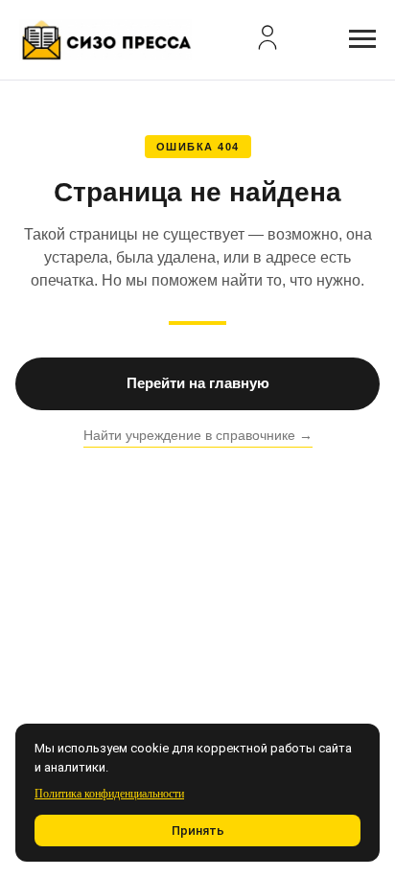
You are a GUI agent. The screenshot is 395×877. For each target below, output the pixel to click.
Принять (198, 830)
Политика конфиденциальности (109, 793)
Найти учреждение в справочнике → (198, 435)
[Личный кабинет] (267, 37)
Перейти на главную (198, 383)
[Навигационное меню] (362, 39)
